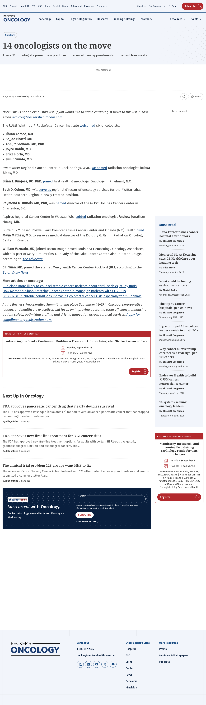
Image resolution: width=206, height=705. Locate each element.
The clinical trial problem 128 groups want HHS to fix (47, 465)
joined (48, 181)
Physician (89, 6)
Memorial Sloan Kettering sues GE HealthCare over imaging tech (178, 258)
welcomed (87, 125)
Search (175, 6)
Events (194, 19)
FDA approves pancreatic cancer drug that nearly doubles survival (58, 406)
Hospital (131, 649)
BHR (5, 6)
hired (140, 230)
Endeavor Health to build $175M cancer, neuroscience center (177, 379)
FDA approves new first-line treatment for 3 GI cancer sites (52, 436)
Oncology (10, 35)
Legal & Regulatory (81, 19)
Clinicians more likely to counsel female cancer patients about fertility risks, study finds (70, 286)
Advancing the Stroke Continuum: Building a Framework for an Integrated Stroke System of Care (76, 341)
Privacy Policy (109, 508)
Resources (176, 19)
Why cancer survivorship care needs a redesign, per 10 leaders (178, 353)
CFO (34, 6)
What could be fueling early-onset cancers (175, 283)
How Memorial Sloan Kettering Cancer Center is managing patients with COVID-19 (64, 291)
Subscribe (190, 6)
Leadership (44, 19)
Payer (65, 6)
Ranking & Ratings (124, 19)
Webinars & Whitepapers (173, 655)
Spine (47, 6)
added (81, 217)
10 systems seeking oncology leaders (173, 404)
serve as (45, 190)
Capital (60, 19)
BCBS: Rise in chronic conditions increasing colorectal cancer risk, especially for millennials (72, 296)
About (140, 6)
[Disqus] (77, 582)
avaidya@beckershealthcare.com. (37, 117)
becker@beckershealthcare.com (96, 655)
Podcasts (164, 661)
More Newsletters (85, 521)
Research (102, 19)
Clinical (13, 6)
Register (136, 371)
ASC (40, 6)
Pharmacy (102, 6)
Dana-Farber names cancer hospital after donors (178, 234)
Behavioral (76, 6)
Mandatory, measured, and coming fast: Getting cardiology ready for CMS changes (179, 449)
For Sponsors (155, 6)
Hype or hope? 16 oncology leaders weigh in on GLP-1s (178, 328)
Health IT (24, 6)
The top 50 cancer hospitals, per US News (175, 306)
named (61, 203)
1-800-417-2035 (85, 649)
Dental (56, 6)
